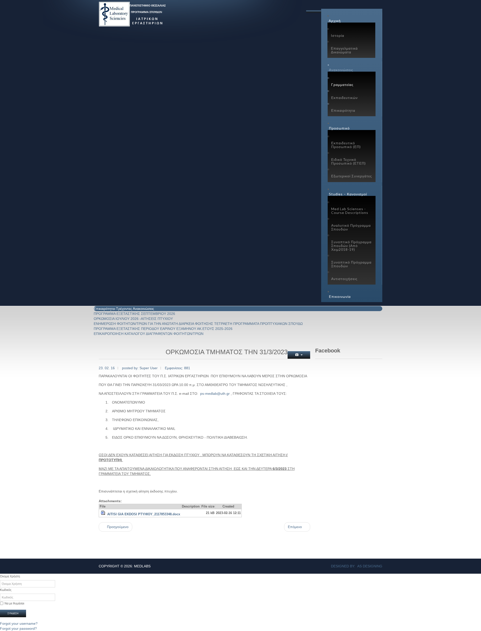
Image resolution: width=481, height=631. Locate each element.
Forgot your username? (19, 623)
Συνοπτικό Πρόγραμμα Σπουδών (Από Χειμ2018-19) (351, 245)
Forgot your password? (18, 628)
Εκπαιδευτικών (344, 97)
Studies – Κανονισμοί (348, 194)
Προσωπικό (339, 128)
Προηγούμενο (117, 527)
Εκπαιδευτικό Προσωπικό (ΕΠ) (346, 145)
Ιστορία (337, 35)
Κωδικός (6, 590)
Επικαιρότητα (343, 110)
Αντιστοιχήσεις (344, 279)
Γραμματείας (342, 84)
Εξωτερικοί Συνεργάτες (351, 176)
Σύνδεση (13, 613)
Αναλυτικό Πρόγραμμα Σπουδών (351, 227)
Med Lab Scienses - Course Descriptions (349, 211)
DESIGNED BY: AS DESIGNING (356, 566)
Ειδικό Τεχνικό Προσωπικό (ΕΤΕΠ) (348, 161)
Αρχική (335, 21)
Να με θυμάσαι (14, 603)
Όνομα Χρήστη (10, 576)
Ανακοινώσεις (341, 70)
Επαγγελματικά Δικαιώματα (344, 50)
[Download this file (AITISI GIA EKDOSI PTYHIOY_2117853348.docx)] (103, 514)
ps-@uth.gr (215, 394)
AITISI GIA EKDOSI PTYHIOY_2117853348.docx (143, 514)
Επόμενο (295, 527)
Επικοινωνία (340, 296)
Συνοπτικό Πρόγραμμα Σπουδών (351, 264)
